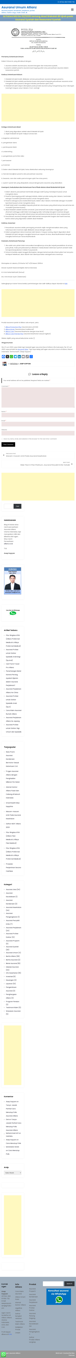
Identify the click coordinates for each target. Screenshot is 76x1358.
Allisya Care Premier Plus (14, 334)
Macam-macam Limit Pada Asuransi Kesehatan (13, 815)
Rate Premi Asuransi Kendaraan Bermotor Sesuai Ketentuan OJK (12, 759)
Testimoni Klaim (12, 1007)
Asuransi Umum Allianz (19, 7)
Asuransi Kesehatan (13, 907)
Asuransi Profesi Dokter (32, 1307)
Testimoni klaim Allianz (20, 1322)
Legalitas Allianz (18, 1309)
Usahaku (9, 1136)
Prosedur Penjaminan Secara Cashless (13, 867)
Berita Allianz (11, 956)
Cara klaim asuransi (19, 1292)
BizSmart (59, 1353)
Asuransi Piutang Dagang (32, 1315)
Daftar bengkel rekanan (18, 1316)
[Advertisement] (38, 107)
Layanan (9, 984)
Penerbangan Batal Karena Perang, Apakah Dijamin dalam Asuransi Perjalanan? (13, 678)
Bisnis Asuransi (11, 963)
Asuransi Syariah (12, 947)
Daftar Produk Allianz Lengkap (34, 1339)
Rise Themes (71, 1354)
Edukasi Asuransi (12, 967)
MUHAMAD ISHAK (12, 1147)
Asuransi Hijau (23, 349)
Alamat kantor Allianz (20, 1303)
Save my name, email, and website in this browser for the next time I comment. (30, 439)
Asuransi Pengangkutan (34, 1331)
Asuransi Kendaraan (33, 1295)
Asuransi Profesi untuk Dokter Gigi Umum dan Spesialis (13, 728)
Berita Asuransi (12, 960)
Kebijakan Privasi (19, 1328)
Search (69, 1284)
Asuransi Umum (12, 953)
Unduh (17, 1333)
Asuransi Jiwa (11, 889)
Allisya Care (9, 331)
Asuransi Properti (12, 941)
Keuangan (10, 980)
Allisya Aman (10, 329)
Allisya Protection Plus (13, 327)
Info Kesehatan (12, 973)
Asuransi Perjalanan (13, 927)
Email (3, 421)
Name (4, 412)
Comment (5, 386)
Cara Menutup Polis (13, 1143)
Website (4, 430)
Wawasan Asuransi (13, 1011)
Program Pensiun (12, 1001)
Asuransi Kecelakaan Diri (33, 1323)
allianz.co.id (8, 544)
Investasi (9, 976)
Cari (17, 506)
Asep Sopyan (11, 1101)
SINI (66, 284)
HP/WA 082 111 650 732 (67, 2)
